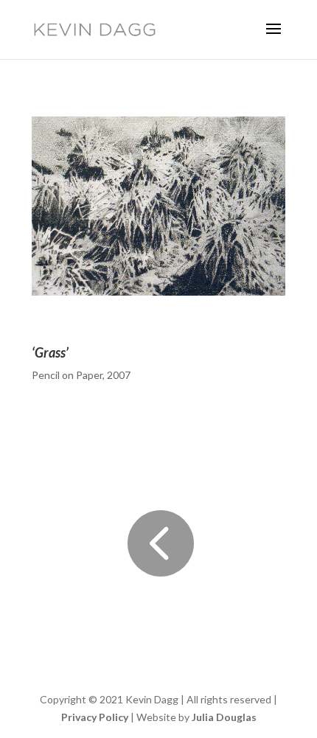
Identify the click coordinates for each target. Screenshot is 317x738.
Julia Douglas (224, 717)
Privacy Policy (94, 717)
